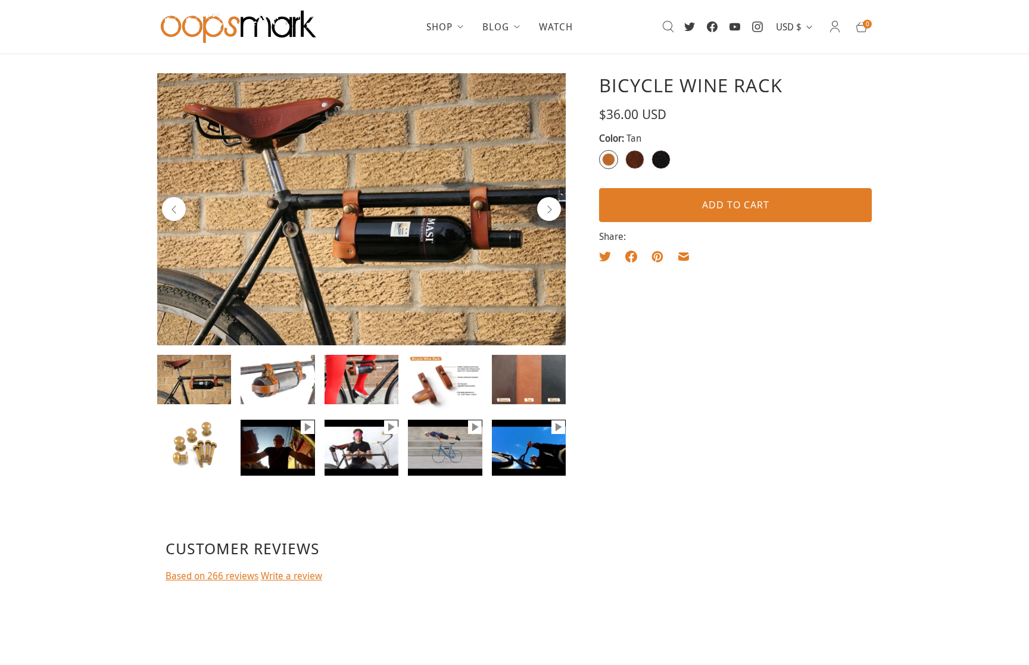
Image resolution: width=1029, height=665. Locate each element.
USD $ (789, 26)
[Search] (668, 27)
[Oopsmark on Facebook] (712, 26)
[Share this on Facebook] (631, 256)
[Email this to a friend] (684, 256)
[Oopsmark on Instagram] (757, 26)
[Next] (549, 209)
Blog (495, 26)
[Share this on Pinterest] (657, 256)
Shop (439, 26)
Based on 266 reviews (212, 575)
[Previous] (174, 209)
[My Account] (835, 27)
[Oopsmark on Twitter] (689, 26)
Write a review (291, 575)
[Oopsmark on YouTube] (734, 26)
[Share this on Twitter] (608, 256)
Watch (556, 26)
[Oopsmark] (240, 27)
